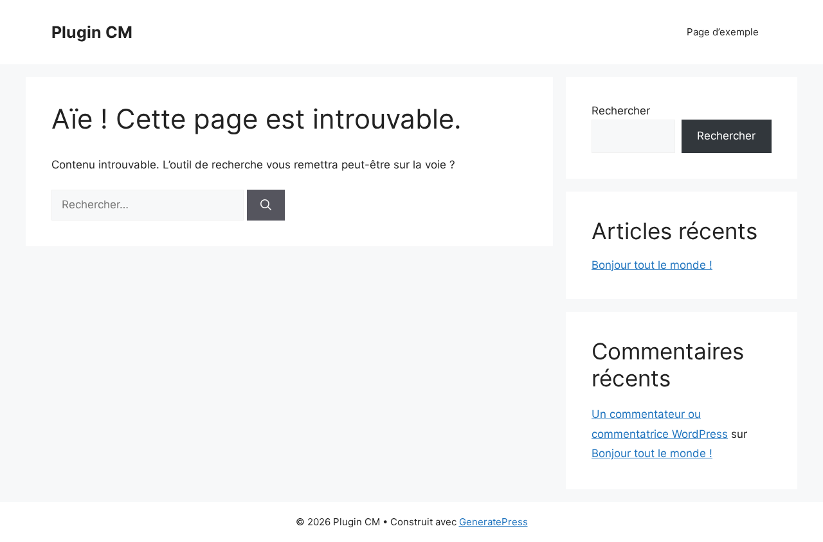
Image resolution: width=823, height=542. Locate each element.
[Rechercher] (266, 205)
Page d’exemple (723, 32)
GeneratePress (493, 522)
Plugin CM (91, 32)
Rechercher (621, 110)
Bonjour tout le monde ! (652, 264)
